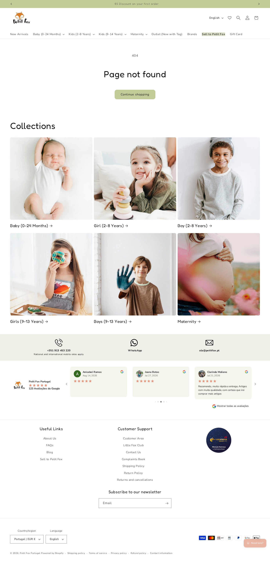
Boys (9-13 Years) (110, 321)
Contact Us (133, 452)
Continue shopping (135, 94)
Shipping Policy (133, 466)
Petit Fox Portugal (30, 553)
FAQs (49, 445)
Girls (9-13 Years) (27, 321)
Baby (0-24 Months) (29, 225)
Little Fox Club (133, 445)
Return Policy (133, 473)
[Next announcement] (259, 4)
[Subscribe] (166, 503)
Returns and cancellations (135, 480)
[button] (48, 34)
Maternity (187, 321)
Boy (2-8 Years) (193, 225)
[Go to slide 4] (161, 402)
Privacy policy (119, 553)
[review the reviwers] (121, 372)
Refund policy (138, 553)
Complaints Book (133, 459)
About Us (49, 438)
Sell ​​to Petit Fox (51, 459)
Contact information (161, 553)
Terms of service (98, 553)
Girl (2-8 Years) (109, 225)
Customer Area (133, 438)
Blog (49, 452)
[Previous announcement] (11, 4)
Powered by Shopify (52, 553)
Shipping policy (76, 553)
